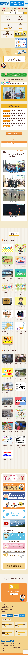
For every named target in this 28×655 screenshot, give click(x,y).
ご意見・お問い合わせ (7, 606)
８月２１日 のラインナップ (14, 116)
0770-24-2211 (8, 650)
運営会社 (3, 611)
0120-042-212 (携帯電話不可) (12, 648)
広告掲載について (6, 608)
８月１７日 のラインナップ (14, 126)
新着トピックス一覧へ (12, 133)
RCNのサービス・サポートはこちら (16, 3)
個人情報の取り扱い (7, 609)
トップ (3, 604)
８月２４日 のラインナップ (14, 111)
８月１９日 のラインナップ (14, 121)
